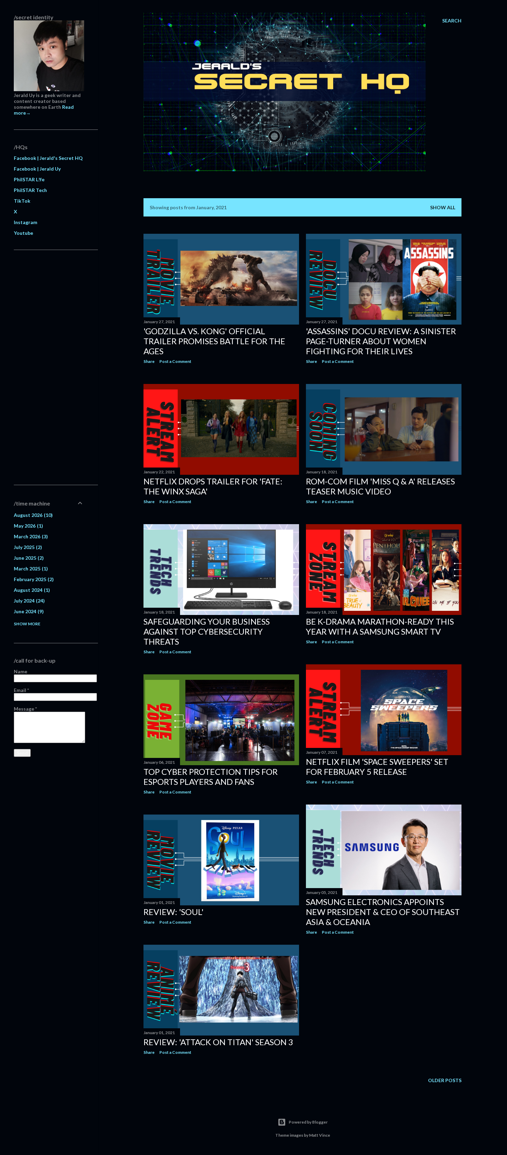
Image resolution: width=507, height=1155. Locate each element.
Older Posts (444, 1080)
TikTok (22, 201)
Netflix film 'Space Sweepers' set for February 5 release (377, 767)
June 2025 (28, 558)
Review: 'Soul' (173, 912)
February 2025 (33, 579)
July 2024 (28, 601)
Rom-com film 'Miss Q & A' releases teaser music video (380, 486)
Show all (442, 207)
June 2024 (28, 611)
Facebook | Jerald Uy (37, 169)
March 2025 (30, 568)
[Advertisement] (49, 367)
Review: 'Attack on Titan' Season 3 (218, 1042)
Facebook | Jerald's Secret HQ (48, 158)
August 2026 (32, 515)
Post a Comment (175, 361)
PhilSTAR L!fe (29, 179)
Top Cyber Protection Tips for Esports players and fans (210, 777)
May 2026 (27, 526)
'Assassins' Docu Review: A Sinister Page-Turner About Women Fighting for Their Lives (381, 341)
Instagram (25, 222)
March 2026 (30, 536)
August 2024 (31, 590)
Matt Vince (319, 1135)
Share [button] (149, 361)
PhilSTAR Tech (30, 190)
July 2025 (27, 547)
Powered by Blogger (308, 1122)
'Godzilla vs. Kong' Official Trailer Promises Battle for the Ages (214, 341)
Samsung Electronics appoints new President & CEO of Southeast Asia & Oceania (383, 912)
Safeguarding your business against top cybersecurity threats (206, 631)
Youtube (23, 233)
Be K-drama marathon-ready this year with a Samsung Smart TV (380, 626)
